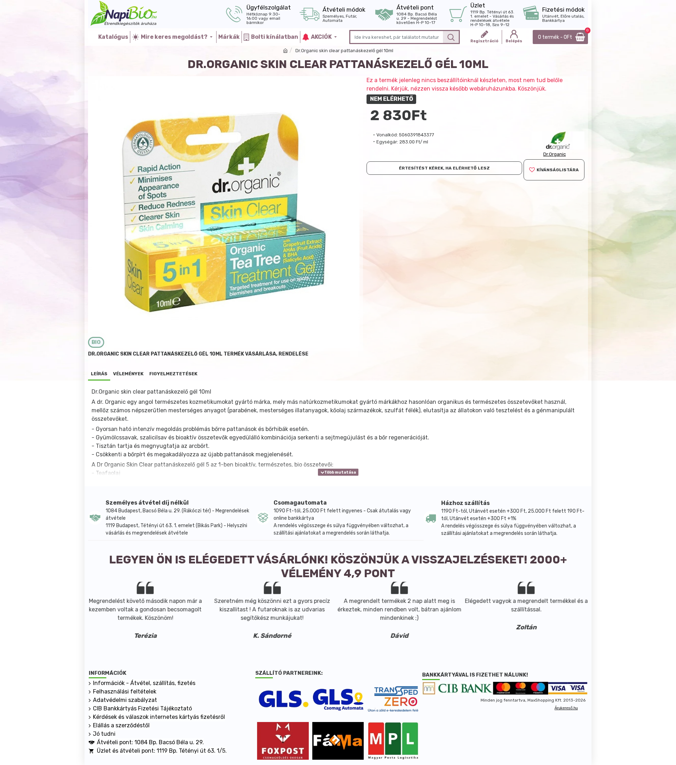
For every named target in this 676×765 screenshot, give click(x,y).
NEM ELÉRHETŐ (391, 98)
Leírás (99, 373)
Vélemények (128, 373)
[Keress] (451, 37)
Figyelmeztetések (173, 373)
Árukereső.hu (566, 708)
